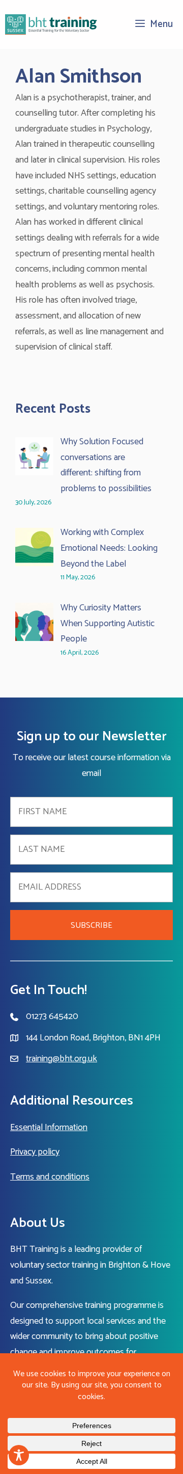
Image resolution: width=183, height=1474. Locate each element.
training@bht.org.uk (61, 1058)
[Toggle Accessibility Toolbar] (19, 1455)
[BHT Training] (51, 24)
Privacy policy (34, 1152)
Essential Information (48, 1127)
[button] (91, 925)
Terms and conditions (49, 1177)
